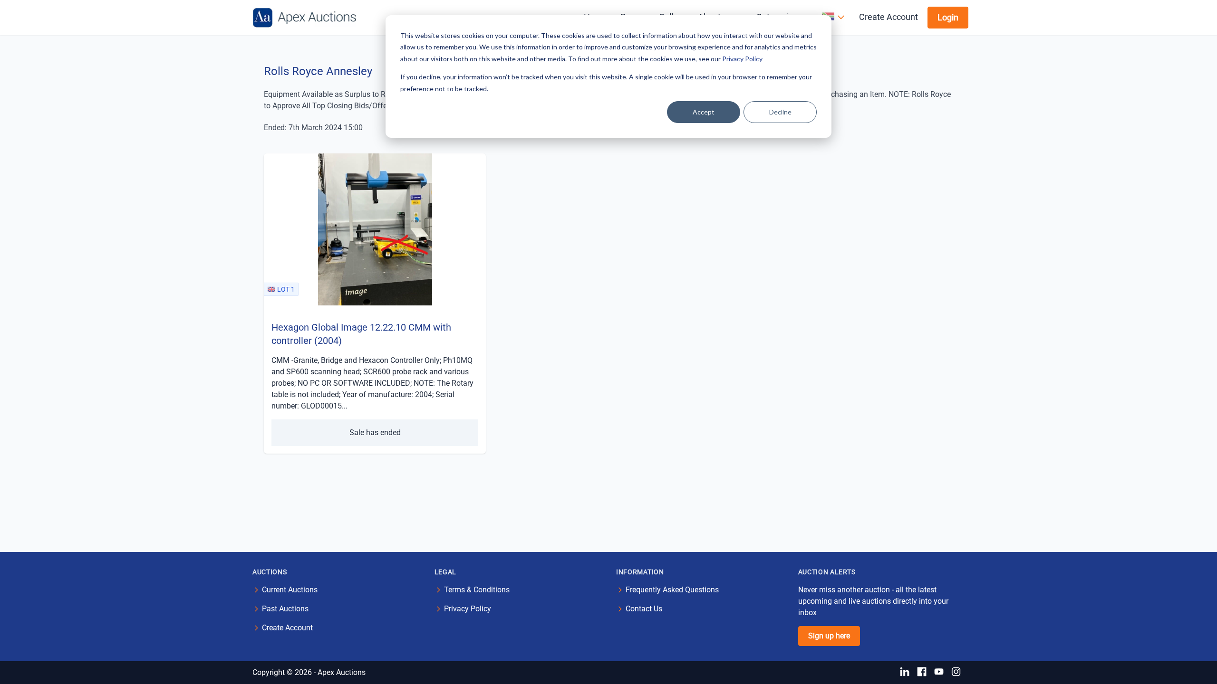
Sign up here (829, 635)
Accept (704, 112)
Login (947, 17)
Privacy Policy (742, 59)
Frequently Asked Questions (672, 589)
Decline (780, 112)
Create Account (888, 17)
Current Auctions (290, 589)
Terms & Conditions (477, 589)
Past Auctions (285, 608)
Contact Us (644, 608)
